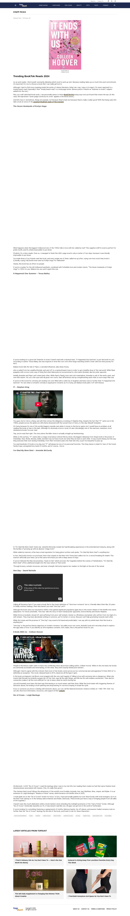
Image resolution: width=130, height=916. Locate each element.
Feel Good (68, 5)
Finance (105, 5)
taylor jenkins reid (97, 815)
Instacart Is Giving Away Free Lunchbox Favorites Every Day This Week (91, 861)
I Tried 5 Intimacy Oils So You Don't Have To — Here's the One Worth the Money (38, 861)
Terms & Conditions (98, 909)
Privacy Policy (111, 909)
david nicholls (57, 815)
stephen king (86, 815)
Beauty (79, 5)
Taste (96, 5)
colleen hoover (46, 815)
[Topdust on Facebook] (108, 1)
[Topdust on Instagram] (115, 1)
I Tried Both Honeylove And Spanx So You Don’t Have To (89, 896)
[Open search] (114, 5)
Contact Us (100, 1)
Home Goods (43, 5)
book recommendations (20, 815)
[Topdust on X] (111, 1)
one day (78, 815)
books (31, 815)
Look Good (56, 5)
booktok (38, 815)
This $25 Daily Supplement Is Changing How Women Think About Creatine (37, 895)
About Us (93, 1)
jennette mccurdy (68, 815)
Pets (87, 5)
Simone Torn (17, 18)
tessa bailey (108, 815)
